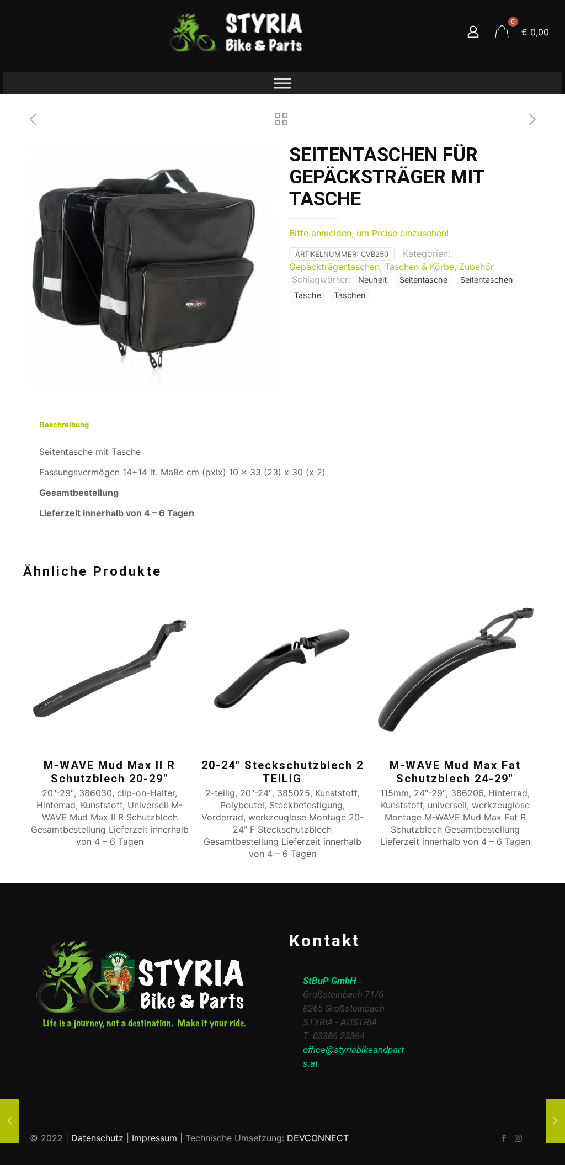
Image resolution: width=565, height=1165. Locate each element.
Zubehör (476, 266)
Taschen (349, 295)
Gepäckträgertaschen (334, 266)
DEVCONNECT (318, 1137)
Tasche (307, 295)
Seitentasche (423, 279)
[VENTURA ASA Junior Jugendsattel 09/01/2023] (9, 1121)
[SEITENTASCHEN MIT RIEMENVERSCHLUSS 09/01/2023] (555, 1121)
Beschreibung (64, 424)
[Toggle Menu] (282, 83)
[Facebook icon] (503, 1138)
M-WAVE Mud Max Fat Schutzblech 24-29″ (455, 772)
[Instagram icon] (518, 1138)
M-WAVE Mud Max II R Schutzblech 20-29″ (109, 772)
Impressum (154, 1137)
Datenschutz (97, 1137)
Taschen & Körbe (419, 266)
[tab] (64, 424)
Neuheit (372, 279)
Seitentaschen (486, 279)
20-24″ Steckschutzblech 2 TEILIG (282, 772)
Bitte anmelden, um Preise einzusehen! (369, 233)
